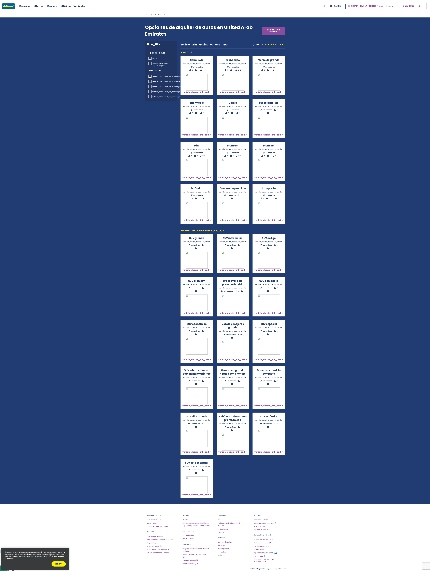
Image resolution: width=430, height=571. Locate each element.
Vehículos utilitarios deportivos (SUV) (160, 64)
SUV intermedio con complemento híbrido (197, 372)
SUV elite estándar (197, 463)
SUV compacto (268, 281)
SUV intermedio (233, 238)
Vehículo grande (268, 60)
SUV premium (196, 281)
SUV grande (196, 238)
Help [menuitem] (323, 6)
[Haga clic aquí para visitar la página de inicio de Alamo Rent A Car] (7, 6)
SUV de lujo (269, 238)
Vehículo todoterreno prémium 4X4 (233, 418)
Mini (196, 145)
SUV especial (269, 324)
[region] (35, 559)
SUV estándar (268, 416)
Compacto (197, 60)
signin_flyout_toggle (363, 6)
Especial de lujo (268, 103)
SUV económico (197, 324)
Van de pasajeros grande (233, 325)
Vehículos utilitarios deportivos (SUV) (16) (201, 230)
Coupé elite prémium (232, 188)
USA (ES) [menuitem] (337, 6)
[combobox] (268, 44)
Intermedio (197, 103)
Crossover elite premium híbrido (232, 282)
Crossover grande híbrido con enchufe (233, 372)
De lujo (233, 103)
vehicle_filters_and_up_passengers (166, 76)
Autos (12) (185, 52)
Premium (232, 145)
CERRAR (58, 564)
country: (268, 45)
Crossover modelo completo (269, 372)
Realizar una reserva (273, 30)
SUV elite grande (196, 416)
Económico (233, 60)
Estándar (197, 188)
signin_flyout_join (410, 6)
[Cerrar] (64, 552)
